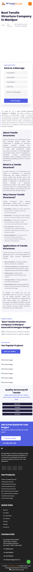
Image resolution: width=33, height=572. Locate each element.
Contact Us (6, 527)
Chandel (17, 407)
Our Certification (7, 515)
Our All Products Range (7, 498)
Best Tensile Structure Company (9, 491)
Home (3, 25)
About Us (5, 510)
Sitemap (5, 524)
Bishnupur (17, 404)
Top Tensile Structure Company (9, 493)
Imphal (17, 411)
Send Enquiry (15, 101)
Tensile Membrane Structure (8, 484)
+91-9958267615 (8, 549)
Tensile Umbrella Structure (8, 486)
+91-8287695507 (8, 552)
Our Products (6, 518)
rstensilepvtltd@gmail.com (11, 560)
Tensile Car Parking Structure (8, 479)
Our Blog (5, 521)
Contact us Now (10, 438)
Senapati (17, 414)
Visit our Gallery (10, 351)
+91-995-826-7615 (9, 443)
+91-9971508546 (8, 556)
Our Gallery (6, 513)
